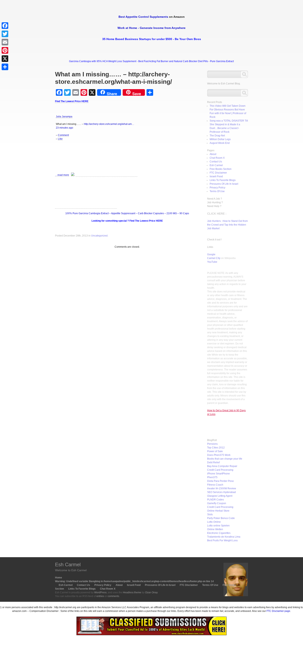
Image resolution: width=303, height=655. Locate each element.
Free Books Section (220, 169)
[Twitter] (5, 34)
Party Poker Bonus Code (221, 518)
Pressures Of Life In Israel (224, 183)
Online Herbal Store (218, 510)
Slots (210, 514)
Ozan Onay (151, 592)
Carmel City (213, 258)
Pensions (212, 443)
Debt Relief (213, 462)
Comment (63, 135)
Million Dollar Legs (220, 139)
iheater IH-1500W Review (221, 488)
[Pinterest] (5, 50)
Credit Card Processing (220, 469)
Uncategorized (99, 235)
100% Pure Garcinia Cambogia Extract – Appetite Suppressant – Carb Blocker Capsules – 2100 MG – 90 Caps (127, 213)
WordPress (100, 592)
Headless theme (132, 592)
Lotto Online (214, 521)
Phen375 (212, 477)
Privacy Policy (217, 187)
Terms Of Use (217, 191)
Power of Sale (215, 451)
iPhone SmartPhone (218, 473)
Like (60, 138)
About (213, 154)
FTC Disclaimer (218, 172)
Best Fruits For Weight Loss (222, 540)
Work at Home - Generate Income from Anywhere (151, 28)
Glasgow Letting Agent (219, 495)
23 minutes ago (64, 127)
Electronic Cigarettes (218, 533)
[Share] (5, 67)
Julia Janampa (64, 116)
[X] (5, 58)
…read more (62, 175)
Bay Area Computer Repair (222, 466)
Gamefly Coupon (216, 503)
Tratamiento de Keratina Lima (223, 536)
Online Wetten (215, 529)
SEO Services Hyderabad (221, 492)
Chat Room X (217, 157)
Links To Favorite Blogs (223, 180)
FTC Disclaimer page (278, 611)
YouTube (212, 261)
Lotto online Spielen (218, 525)
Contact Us (216, 161)
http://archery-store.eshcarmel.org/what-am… (109, 124)
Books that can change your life (224, 458)
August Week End (220, 143)
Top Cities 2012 (216, 447)
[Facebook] (5, 25)
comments (113, 596)
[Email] (5, 42)
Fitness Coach (215, 484)
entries (100, 596)
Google (211, 254)
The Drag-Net (217, 135)
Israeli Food (216, 176)
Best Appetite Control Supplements (143, 16)
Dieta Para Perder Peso (220, 481)
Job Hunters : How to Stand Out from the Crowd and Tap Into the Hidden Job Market (227, 225)
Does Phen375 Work (218, 455)
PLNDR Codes (215, 499)
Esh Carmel (216, 165)
